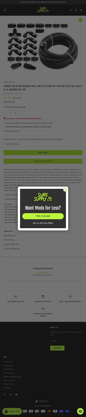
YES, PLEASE (43, 216)
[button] (80, 411)
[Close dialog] (65, 189)
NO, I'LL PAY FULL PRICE (43, 223)
